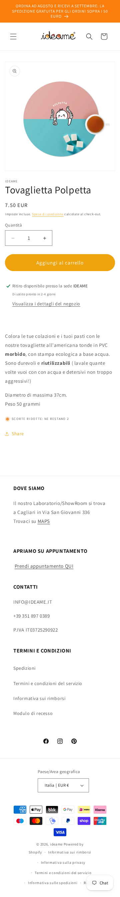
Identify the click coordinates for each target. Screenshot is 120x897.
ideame (56, 844)
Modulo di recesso (33, 713)
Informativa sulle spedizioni (53, 882)
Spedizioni (24, 668)
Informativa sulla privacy (63, 862)
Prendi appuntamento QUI (44, 566)
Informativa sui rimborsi (39, 698)
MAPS (44, 521)
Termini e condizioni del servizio (47, 683)
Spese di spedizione (47, 214)
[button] (13, 36)
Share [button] (18, 434)
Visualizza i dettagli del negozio (46, 304)
